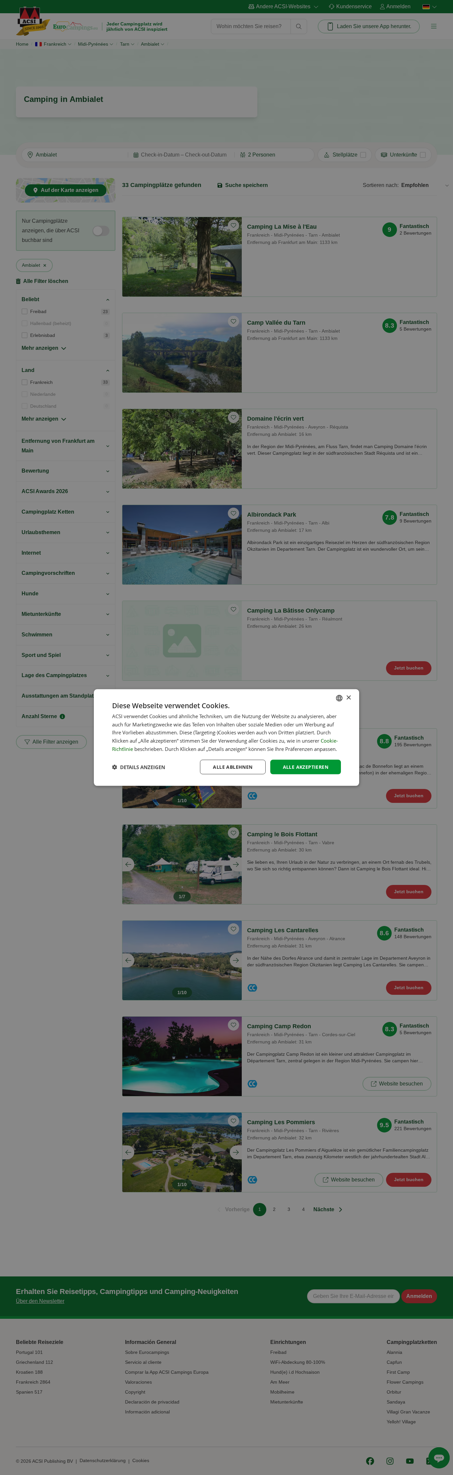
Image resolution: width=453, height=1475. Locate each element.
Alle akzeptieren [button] (305, 766)
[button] (138, 767)
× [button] (348, 697)
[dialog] (226, 737)
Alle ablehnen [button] (232, 766)
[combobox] (339, 698)
